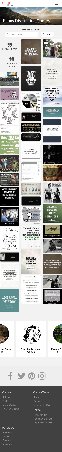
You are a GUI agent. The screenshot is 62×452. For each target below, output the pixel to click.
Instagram (7, 444)
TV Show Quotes (11, 408)
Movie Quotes (9, 404)
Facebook (7, 432)
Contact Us (39, 400)
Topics (6, 400)
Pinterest (7, 440)
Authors (6, 397)
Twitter (6, 436)
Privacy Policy (40, 414)
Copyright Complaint (43, 422)
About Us (38, 397)
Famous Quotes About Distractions (31, 350)
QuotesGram (7, 3)
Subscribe (47, 34)
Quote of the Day (42, 404)
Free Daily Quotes (31, 29)
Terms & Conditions (43, 418)
